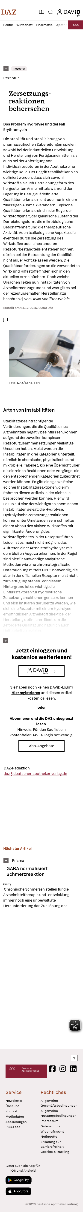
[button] (8, 12)
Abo (76, 25)
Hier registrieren (26, 692)
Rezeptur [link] (19, 69)
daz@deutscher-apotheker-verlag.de (35, 773)
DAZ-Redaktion (17, 768)
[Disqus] (41, 978)
